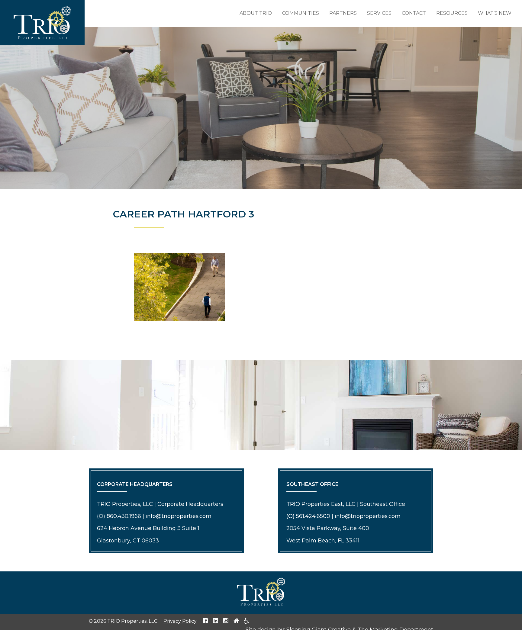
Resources (452, 13)
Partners (343, 13)
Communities (300, 13)
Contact (414, 13)
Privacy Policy (180, 621)
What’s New (494, 13)
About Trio (256, 13)
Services (379, 13)
